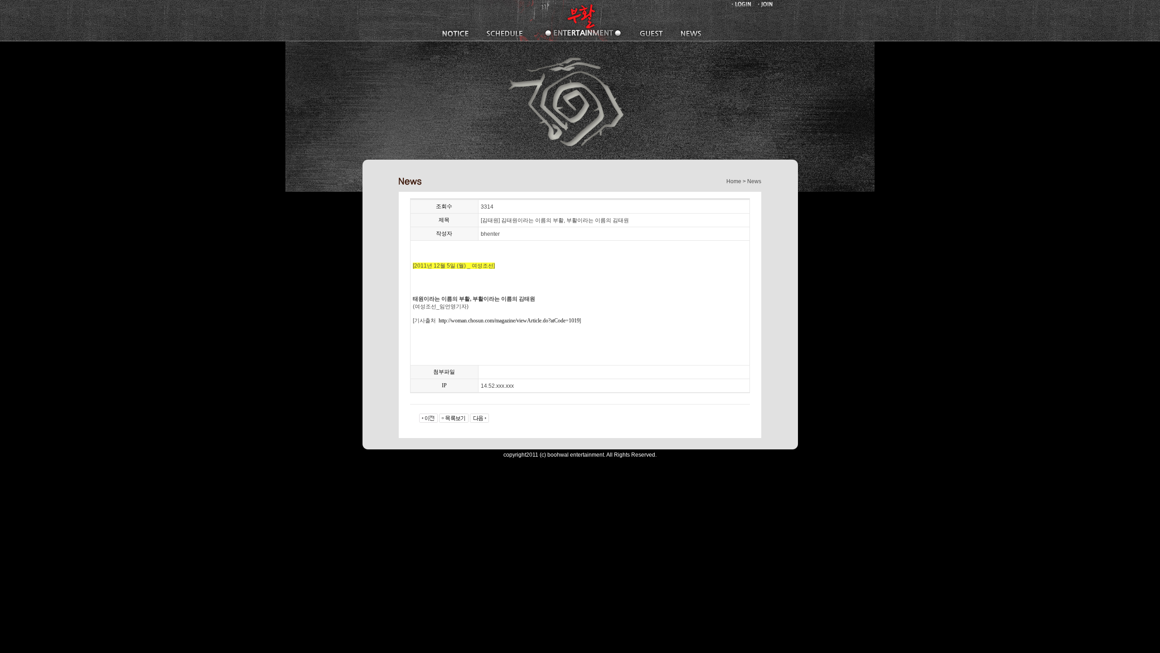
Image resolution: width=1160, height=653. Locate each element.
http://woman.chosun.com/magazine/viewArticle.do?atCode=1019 (509, 320)
